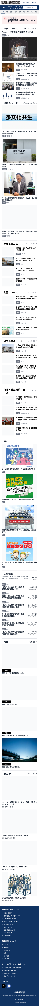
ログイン (34, 2)
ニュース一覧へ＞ (31, 244)
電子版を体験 (21, 7)
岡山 (32, 12)
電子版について (10, 7)
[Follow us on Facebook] (9, 986)
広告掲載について (8, 930)
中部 (20, 12)
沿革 (4, 953)
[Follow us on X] (4, 986)
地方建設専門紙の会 (9, 973)
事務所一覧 (6, 950)
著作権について (7, 924)
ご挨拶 (5, 945)
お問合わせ (26, 2)
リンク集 (5, 959)
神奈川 (11, 12)
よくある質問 (7, 933)
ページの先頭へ (19, 999)
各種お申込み (15, 7)
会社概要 (5, 947)
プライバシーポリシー (10, 921)
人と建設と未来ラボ (9, 970)
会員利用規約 (7, 913)
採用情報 (5, 956)
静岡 (16, 12)
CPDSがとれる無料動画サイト (12, 968)
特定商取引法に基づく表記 (11, 916)
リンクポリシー (7, 927)
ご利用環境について (9, 919)
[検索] (35, 7)
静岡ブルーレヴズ (8, 976)
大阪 (24, 12)
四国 (28, 12)
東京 (7, 12)
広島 (36, 12)
